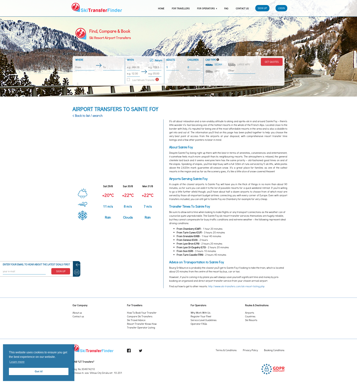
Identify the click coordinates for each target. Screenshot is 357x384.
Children (193, 59)
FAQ (226, 8)
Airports (249, 312)
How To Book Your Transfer (142, 312)
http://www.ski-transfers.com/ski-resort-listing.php (236, 286)
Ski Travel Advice (136, 320)
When (144, 60)
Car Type (210, 59)
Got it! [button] (39, 371)
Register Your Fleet (201, 316)
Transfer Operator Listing (141, 327)
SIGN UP (60, 271)
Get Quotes (272, 62)
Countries (250, 316)
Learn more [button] (17, 361)
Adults (170, 59)
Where (79, 59)
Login (281, 8)
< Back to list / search (88, 115)
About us (77, 312)
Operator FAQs (199, 324)
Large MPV (243, 64)
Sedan (218, 64)
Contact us (78, 316)
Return (158, 60)
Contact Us (242, 8)
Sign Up (262, 8)
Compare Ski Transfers (139, 316)
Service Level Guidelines (204, 320)
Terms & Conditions (226, 350)
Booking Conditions (274, 350)
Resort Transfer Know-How (142, 324)
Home (161, 8)
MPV (216, 71)
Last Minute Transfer (143, 80)
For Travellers (181, 8)
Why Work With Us (200, 312)
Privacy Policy (250, 350)
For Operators (206, 8)
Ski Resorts (251, 320)
